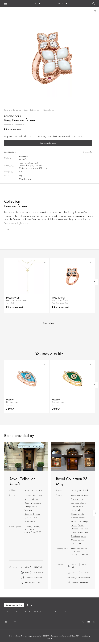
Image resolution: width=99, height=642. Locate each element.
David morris (29, 521)
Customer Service (54, 611)
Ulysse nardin (29, 513)
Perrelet (34, 506)
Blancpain (75, 528)
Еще (5, 229)
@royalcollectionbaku (34, 577)
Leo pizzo (28, 499)
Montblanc (75, 536)
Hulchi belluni (76, 510)
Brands (18, 611)
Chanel (85, 532)
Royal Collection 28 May (71, 481)
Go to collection (49, 323)
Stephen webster (77, 513)
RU (94, 622)
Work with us (39, 611)
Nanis (81, 506)
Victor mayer (36, 502)
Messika (27, 495)
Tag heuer (28, 510)
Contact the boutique (48, 143)
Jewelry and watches (12, 110)
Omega (27, 506)
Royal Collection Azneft (22, 481)
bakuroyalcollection (33, 582)
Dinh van (74, 506)
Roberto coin (35, 110)
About (27, 611)
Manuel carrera (30, 517)
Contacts (68, 611)
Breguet (74, 525)
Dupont (27, 502)
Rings (25, 110)
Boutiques (8, 611)
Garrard (74, 517)
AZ (83, 622)
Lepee (37, 513)
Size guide (87, 151)
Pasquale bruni (77, 499)
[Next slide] (95, 282)
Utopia (36, 499)
